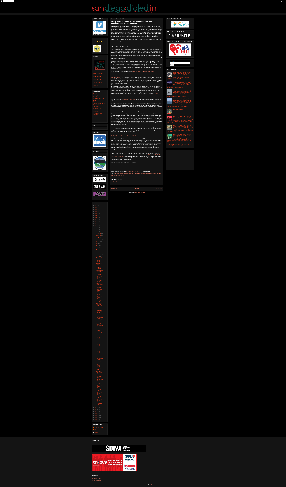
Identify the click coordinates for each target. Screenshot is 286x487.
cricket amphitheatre (128, 173)
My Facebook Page (96, 478)
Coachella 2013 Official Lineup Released (99, 285)
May (97, 247)
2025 (96, 207)
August (98, 241)
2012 (96, 407)
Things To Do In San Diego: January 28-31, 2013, (99, 279)
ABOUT (156, 14)
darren (96, 432)
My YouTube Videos (96, 480)
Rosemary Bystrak (99, 427)
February (98, 254)
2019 (96, 219)
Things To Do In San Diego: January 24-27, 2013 (99, 299)
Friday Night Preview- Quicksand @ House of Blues (99, 292)
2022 (96, 213)
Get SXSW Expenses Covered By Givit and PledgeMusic (124, 135)
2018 (96, 221)
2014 (96, 229)
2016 (96, 225)
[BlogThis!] (145, 171)
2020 (96, 217)
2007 (96, 417)
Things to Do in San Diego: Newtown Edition (99, 381)
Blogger (151, 484)
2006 (96, 419)
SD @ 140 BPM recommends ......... (99, 325)
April (97, 249)
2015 (96, 227)
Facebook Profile (97, 79)
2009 (96, 413)
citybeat (121, 173)
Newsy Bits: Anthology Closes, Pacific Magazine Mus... (99, 374)
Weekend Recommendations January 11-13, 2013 (99, 359)
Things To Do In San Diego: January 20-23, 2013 (99, 331)
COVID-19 (149, 14)
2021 (96, 215)
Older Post (159, 188)
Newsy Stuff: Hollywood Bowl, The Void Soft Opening (99, 266)
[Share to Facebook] (148, 171)
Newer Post (114, 188)
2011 (96, 409)
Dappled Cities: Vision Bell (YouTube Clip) (177, 106)
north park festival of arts (150, 173)
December (98, 233)
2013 (96, 231)
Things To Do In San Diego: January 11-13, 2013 (99, 352)
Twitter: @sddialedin (98, 73)
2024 (96, 209)
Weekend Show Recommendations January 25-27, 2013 (99, 318)
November (98, 235)
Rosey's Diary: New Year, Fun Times (99, 311)
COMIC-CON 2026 (108, 14)
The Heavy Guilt (97, 108)
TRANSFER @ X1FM (178, 109)
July (97, 243)
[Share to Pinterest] (149, 171)
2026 (96, 205)
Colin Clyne (96, 111)
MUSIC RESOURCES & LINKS (136, 14)
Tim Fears (97, 429)
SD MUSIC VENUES (120, 14)
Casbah (95, 93)
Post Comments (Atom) (139, 192)
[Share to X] (146, 171)
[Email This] (143, 171)
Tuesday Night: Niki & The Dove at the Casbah (99, 272)
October (98, 237)
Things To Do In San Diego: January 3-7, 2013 (99, 395)
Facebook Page (97, 76)
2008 (96, 415)
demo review (137, 173)
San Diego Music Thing (98, 98)
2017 (96, 223)
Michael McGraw (97, 110)
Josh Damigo (96, 106)
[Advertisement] (180, 159)
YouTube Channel (97, 82)
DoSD (94, 100)
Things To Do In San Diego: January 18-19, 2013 (99, 338)
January (98, 256)
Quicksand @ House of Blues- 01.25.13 (99, 259)
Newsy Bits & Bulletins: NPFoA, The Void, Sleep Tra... (99, 306)
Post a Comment (117, 181)
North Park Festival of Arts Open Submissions (143, 71)
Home (137, 188)
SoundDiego (96, 96)
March (97, 252)
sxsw (119, 175)
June (97, 245)
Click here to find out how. (145, 149)
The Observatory (97, 101)
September (99, 239)
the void (123, 175)
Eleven (142, 173)
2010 (96, 411)
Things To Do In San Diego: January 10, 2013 (99, 367)
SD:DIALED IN (97, 14)
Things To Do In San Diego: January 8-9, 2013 (99, 388)
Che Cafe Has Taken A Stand (129, 99)
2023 (96, 211)
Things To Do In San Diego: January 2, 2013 (99, 402)
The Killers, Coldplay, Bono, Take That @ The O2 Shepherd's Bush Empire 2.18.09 (179, 145)
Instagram (95, 85)
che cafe (117, 173)
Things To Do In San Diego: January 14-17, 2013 (99, 345)
